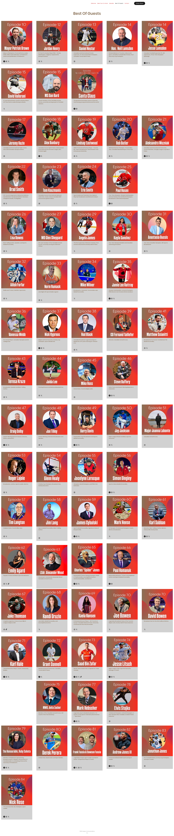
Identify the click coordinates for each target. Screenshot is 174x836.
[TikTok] (8, 584)
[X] (8, 61)
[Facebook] (4, 61)
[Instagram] (6, 61)
